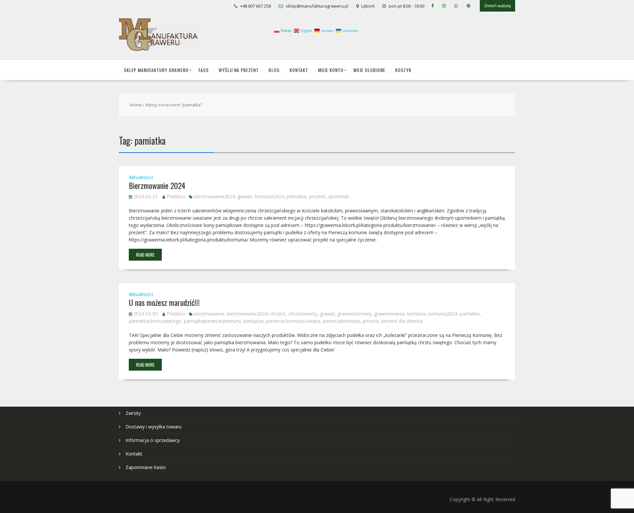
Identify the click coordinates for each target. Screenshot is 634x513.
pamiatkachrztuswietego (155, 321)
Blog (274, 69)
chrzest (278, 314)
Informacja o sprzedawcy (152, 440)
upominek (338, 196)
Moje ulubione (369, 69)
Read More (145, 254)
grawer (244, 196)
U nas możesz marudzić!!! (164, 302)
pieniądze (253, 321)
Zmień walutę (497, 6)
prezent (317, 196)
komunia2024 (269, 196)
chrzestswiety (302, 314)
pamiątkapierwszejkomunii (212, 321)
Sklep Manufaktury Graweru (156, 69)
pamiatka (296, 196)
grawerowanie (389, 314)
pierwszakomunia (341, 321)
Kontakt (299, 69)
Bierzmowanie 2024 (157, 185)
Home (136, 105)
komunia (416, 314)
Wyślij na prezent (239, 69)
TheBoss (176, 196)
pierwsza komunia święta (293, 321)
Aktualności (141, 177)
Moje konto (330, 69)
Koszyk (403, 69)
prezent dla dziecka (401, 321)
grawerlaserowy (354, 314)
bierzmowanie (209, 314)
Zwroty (133, 413)
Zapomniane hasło (145, 467)
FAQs (203, 69)
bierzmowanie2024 (214, 196)
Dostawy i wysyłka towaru (153, 426)
